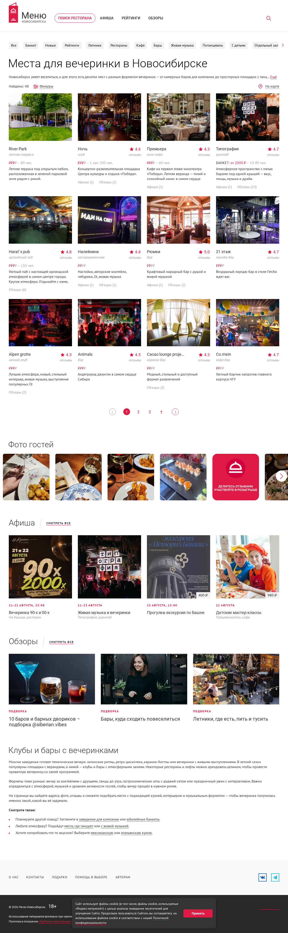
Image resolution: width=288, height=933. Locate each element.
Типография (227, 148)
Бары (158, 45)
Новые (50, 45)
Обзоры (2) (176, 285)
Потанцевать (213, 45)
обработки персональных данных (60, 921)
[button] (282, 45)
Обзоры (155, 18)
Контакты (35, 877)
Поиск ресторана (75, 18)
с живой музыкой (114, 826)
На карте (272, 86)
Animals (85, 354)
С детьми (238, 45)
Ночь (83, 148)
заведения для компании (99, 819)
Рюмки (153, 251)
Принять (198, 913)
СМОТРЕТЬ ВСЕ (58, 523)
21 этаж (223, 251)
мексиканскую (102, 833)
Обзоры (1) (107, 182)
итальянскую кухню (136, 833)
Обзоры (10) (246, 187)
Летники (94, 45)
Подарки (60, 877)
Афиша (107, 18)
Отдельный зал (266, 45)
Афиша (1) (86, 182)
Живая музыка (182, 45)
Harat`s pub (19, 251)
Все (13, 45)
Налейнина (88, 251)
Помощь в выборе (91, 877)
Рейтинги (131, 18)
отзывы (135, 155)
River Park (18, 148)
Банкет (30, 45)
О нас (14, 877)
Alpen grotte (20, 354)
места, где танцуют (78, 826)
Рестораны (118, 45)
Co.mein (223, 354)
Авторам (122, 877)
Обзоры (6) (17, 290)
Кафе (140, 45)
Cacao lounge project (166, 354)
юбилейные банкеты (143, 819)
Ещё (273, 77)
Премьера (156, 148)
